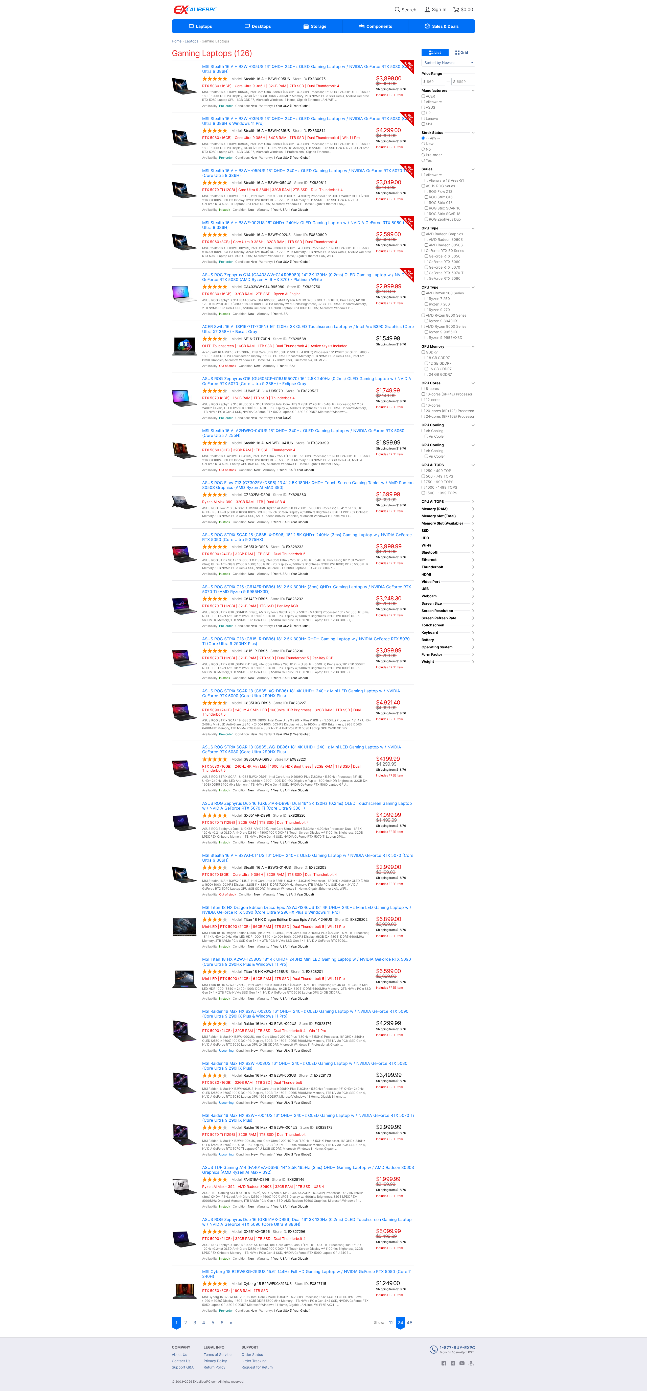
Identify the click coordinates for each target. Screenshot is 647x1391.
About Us (179, 1354)
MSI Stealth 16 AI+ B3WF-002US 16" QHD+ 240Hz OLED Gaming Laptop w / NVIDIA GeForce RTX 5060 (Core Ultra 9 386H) (308, 225)
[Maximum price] (463, 81)
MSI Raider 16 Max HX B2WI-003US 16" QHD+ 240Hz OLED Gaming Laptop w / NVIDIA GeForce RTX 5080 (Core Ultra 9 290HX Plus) (304, 1066)
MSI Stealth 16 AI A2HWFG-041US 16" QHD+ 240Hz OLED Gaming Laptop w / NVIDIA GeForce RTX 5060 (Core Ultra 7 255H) (303, 433)
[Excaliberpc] (195, 10)
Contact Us (181, 1361)
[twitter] (453, 1363)
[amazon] (471, 1363)
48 (409, 1322)
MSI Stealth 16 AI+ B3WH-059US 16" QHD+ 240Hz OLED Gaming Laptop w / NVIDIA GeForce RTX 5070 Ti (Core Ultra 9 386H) (304, 173)
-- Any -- (433, 138)
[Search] (397, 9)
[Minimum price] (433, 81)
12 (391, 1322)
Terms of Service (218, 1354)
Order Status (252, 1354)
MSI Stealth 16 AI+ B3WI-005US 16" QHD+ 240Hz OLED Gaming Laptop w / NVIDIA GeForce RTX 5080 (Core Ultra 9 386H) (307, 69)
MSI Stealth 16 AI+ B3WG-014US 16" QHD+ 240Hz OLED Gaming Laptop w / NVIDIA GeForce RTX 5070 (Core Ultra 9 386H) (307, 858)
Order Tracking (254, 1361)
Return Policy (214, 1367)
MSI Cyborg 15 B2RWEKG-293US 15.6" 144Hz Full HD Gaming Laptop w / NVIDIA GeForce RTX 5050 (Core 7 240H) (306, 1274)
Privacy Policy (215, 1361)
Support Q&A (183, 1367)
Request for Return (257, 1367)
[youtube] (462, 1363)
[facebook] (444, 1363)
